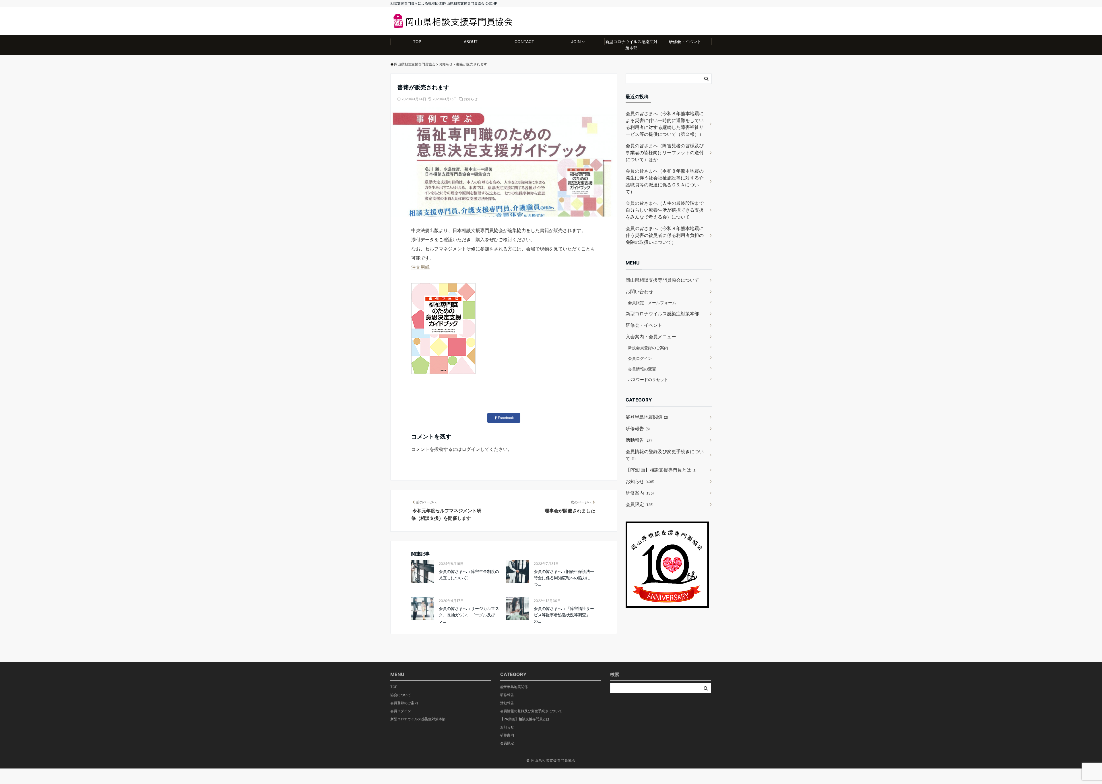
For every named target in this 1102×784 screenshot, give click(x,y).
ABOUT (471, 41)
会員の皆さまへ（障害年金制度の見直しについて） (469, 574)
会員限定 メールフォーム (652, 302)
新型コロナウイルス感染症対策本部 (631, 44)
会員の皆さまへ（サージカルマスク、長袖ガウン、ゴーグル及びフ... (469, 615)
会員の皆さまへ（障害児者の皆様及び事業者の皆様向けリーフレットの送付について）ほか (665, 152)
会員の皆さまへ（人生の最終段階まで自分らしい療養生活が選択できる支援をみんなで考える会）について (665, 210)
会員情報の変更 (642, 368)
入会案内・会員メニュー (651, 336)
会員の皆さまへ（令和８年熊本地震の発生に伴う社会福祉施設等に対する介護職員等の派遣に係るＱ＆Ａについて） (665, 181)
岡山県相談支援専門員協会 (553, 760)
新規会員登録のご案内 (648, 347)
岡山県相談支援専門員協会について (662, 280)
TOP (417, 41)
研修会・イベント (685, 41)
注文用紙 (420, 267)
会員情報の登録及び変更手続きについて (665, 455)
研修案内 (640, 493)
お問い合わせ (639, 291)
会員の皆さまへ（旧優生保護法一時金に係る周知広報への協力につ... (564, 578)
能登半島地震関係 (647, 417)
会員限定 (639, 504)
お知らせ (471, 99)
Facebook (506, 418)
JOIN (576, 41)
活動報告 (639, 440)
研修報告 (638, 428)
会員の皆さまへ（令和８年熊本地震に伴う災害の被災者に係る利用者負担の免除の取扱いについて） (665, 235)
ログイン (471, 449)
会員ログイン (640, 358)
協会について (400, 695)
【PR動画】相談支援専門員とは (661, 470)
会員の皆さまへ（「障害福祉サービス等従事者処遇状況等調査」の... (564, 615)
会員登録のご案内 (404, 703)
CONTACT (524, 41)
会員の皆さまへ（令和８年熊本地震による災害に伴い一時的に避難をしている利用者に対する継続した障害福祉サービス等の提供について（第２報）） (665, 124)
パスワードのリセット (648, 379)
